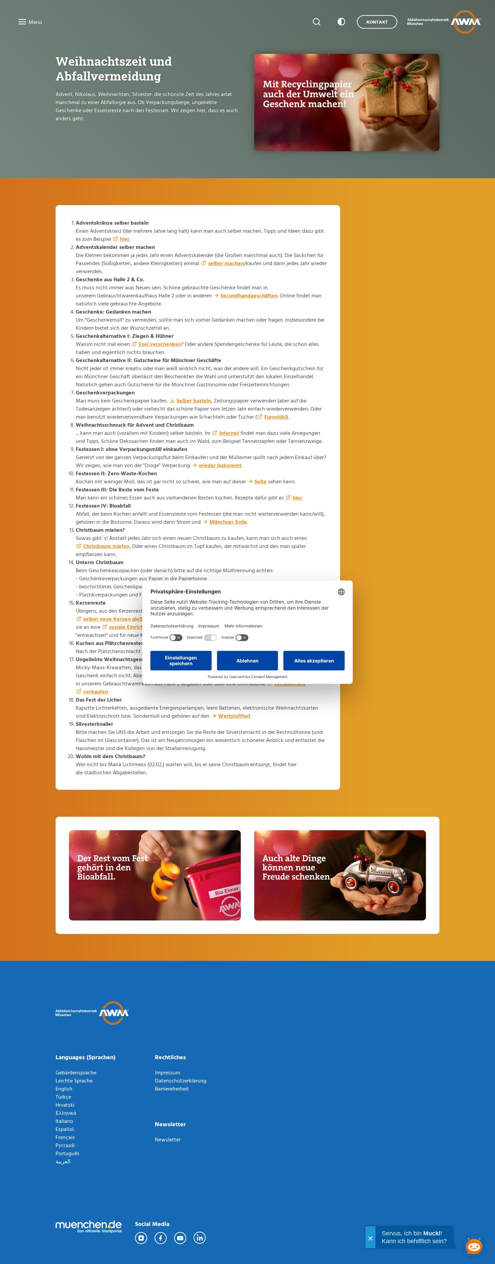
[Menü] (20, 22)
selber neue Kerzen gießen (116, 619)
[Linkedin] (200, 1238)
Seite (261, 481)
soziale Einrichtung (132, 627)
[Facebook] (161, 1238)
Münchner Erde (228, 522)
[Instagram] (141, 1238)
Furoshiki (275, 417)
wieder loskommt (220, 465)
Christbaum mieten (106, 546)
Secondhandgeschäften (249, 295)
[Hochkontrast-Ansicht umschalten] (340, 22)
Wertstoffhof (234, 716)
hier (124, 239)
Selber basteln (193, 400)
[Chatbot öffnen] (474, 1246)
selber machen (226, 263)
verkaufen (95, 691)
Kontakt (377, 21)
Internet (229, 433)
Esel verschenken (160, 344)
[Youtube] (180, 1238)
